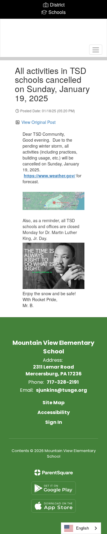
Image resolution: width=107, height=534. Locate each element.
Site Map (53, 402)
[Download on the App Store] (53, 506)
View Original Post (38, 122)
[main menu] (95, 50)
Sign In (53, 422)
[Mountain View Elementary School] (53, 33)
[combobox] (81, 528)
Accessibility (53, 412)
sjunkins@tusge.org (61, 390)
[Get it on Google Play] (53, 488)
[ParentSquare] (53, 472)
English (82, 528)
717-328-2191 (63, 382)
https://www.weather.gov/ (49, 175)
